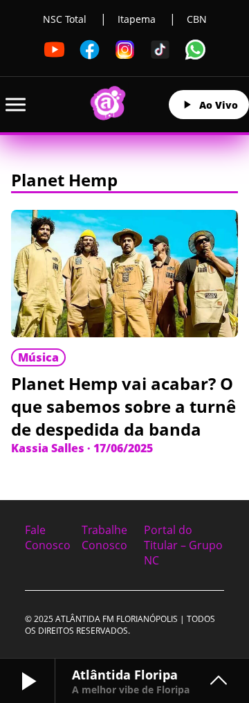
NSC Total (64, 19)
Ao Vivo (218, 105)
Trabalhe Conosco (104, 537)
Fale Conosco (48, 537)
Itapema (137, 19)
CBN (197, 19)
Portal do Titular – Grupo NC (183, 545)
